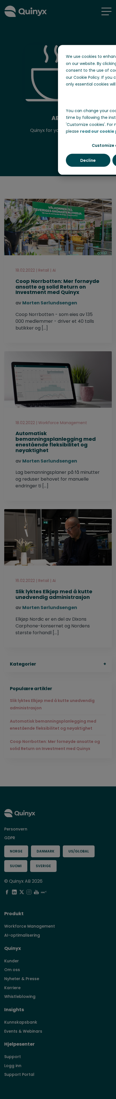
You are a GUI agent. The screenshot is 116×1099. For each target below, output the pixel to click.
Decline (88, 160)
